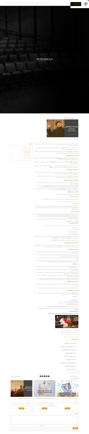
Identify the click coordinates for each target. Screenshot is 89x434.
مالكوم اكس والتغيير (75, 334)
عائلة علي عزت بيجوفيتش (26, 147)
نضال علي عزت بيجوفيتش (26, 150)
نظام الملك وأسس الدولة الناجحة (65, 334)
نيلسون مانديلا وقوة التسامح (74, 376)
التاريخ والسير (73, 371)
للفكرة (72, 207)
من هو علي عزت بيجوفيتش (26, 146)
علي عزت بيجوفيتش (69, 371)
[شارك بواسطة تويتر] (46, 376)
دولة (55, 266)
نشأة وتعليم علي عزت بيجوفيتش (25, 149)
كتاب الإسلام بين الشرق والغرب (26, 156)
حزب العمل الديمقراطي (27, 158)
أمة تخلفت (59, 306)
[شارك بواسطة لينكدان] (44, 376)
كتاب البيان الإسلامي (27, 155)
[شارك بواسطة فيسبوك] (48, 376)
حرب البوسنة (28, 159)
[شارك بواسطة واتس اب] (42, 376)
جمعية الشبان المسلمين (26, 151)
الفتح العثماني (59, 173)
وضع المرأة (74, 234)
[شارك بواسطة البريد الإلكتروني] (40, 376)
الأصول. (73, 227)
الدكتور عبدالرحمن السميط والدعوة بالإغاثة (71, 336)
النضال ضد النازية (27, 152)
